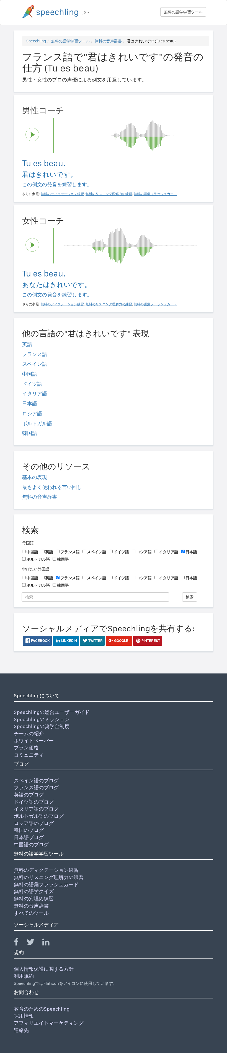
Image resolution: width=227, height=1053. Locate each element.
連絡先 (21, 1030)
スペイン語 (34, 364)
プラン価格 (26, 747)
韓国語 (29, 433)
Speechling (36, 41)
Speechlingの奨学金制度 (41, 726)
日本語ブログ (29, 837)
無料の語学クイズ (34, 891)
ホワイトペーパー (34, 741)
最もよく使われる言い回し (52, 487)
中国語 (29, 374)
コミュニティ (29, 755)
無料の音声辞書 (108, 41)
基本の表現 (34, 477)
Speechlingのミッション (41, 719)
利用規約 (24, 976)
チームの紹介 (29, 733)
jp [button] (84, 12)
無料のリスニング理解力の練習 (49, 877)
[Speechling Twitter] (34, 943)
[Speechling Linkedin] (49, 943)
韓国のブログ (29, 830)
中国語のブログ (31, 844)
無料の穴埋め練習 (34, 898)
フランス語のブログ (36, 787)
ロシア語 (32, 413)
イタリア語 (34, 393)
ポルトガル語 (37, 423)
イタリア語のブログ (36, 809)
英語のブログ (29, 795)
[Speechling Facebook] (19, 943)
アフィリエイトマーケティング (49, 1023)
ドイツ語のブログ (34, 802)
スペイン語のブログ (36, 780)
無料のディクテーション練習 (46, 870)
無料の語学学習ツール (183, 12)
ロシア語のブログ (34, 823)
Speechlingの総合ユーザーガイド (51, 712)
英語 (27, 344)
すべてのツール (31, 913)
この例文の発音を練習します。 (57, 184)
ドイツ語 (32, 384)
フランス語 (34, 354)
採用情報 (24, 1016)
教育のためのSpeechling (41, 1009)
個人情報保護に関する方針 (44, 969)
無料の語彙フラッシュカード (46, 884)
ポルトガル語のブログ (39, 816)
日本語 (29, 403)
